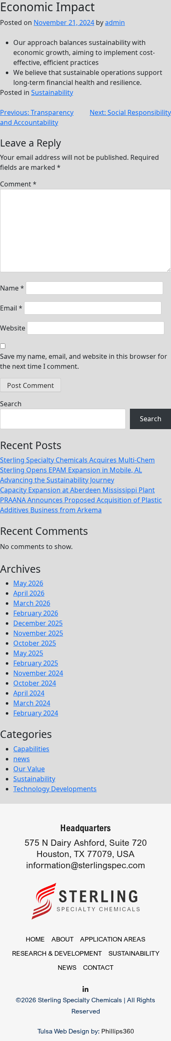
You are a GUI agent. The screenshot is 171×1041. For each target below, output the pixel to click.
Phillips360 (117, 1031)
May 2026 (28, 583)
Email (11, 308)
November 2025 (38, 633)
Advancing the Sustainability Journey (57, 479)
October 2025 (34, 643)
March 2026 (31, 603)
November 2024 (38, 673)
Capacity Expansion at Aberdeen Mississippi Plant (77, 489)
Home (35, 939)
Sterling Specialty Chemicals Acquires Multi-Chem (77, 460)
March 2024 (31, 703)
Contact (98, 967)
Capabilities (31, 748)
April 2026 (28, 593)
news (21, 758)
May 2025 (28, 653)
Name (12, 288)
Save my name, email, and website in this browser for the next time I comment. (83, 361)
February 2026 (35, 613)
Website (12, 328)
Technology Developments (55, 788)
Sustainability (52, 92)
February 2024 (35, 713)
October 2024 (34, 683)
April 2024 (28, 693)
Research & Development (57, 953)
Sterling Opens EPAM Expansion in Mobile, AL (71, 470)
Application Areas (112, 939)
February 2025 (35, 663)
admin (115, 22)
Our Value (29, 768)
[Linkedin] (85, 989)
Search (11, 403)
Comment (18, 184)
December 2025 (38, 623)
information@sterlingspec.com (85, 865)
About (62, 939)
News (67, 967)
